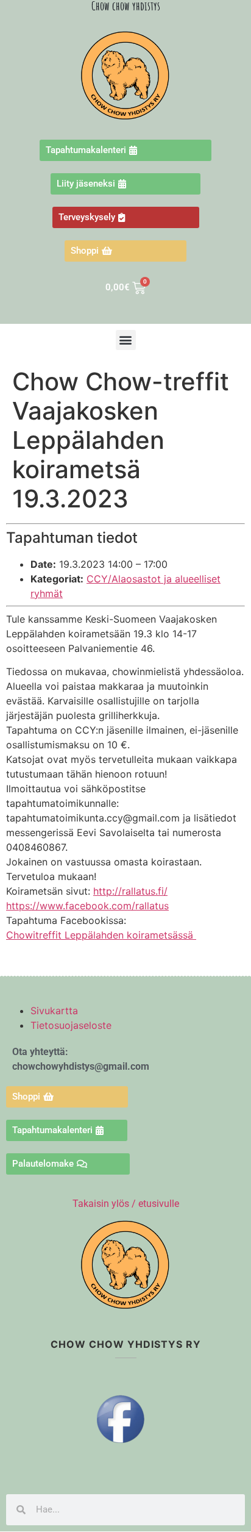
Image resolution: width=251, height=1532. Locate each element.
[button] (126, 340)
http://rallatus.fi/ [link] (130, 891)
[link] (87, 906)
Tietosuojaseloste (70, 1025)
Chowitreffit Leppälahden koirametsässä (101, 935)
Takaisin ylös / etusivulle (125, 1203)
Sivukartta (54, 1010)
